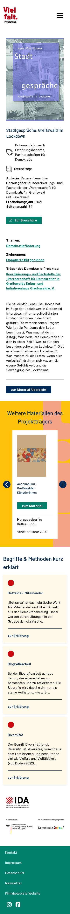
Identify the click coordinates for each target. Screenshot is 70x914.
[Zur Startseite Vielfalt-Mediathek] (10, 15)
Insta (9, 904)
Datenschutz (14, 873)
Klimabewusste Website (22, 893)
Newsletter (13, 883)
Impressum (13, 863)
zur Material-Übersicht (28, 390)
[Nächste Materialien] (63, 484)
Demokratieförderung (23, 246)
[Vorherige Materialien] (7, 484)
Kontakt (11, 852)
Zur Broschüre (25, 220)
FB (18, 904)
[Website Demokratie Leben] (50, 826)
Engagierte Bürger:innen (25, 260)
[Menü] (60, 17)
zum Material (32, 506)
